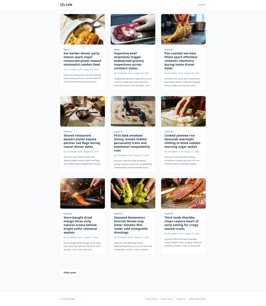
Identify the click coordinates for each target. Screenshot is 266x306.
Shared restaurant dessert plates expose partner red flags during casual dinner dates (82, 141)
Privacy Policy (151, 299)
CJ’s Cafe (66, 4)
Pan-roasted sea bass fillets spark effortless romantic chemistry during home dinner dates (181, 60)
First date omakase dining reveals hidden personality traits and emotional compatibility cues (132, 142)
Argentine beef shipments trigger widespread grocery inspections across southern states (129, 60)
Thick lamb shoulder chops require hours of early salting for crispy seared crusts (181, 223)
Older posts (70, 272)
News (66, 49)
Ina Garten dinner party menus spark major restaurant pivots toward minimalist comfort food (82, 58)
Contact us (181, 299)
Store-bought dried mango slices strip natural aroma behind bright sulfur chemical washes (80, 224)
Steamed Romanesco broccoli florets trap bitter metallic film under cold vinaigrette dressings (131, 224)
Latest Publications (197, 299)
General (202, 4)
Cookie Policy (167, 299)
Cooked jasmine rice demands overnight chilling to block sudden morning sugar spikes (182, 141)
